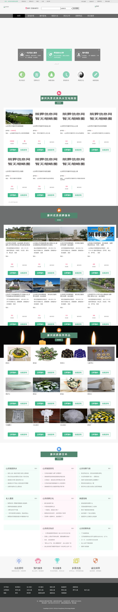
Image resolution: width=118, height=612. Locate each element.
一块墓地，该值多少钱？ (51, 510)
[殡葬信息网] (6, 6)
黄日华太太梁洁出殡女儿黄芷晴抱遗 (91, 486)
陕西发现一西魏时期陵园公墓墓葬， (18, 503)
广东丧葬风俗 (85, 533)
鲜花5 (8, 360)
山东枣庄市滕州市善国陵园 (14, 123)
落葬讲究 (99, 1)
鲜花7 (90, 422)
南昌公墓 (52, 590)
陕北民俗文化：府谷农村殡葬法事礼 (91, 473)
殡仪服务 (90, 16)
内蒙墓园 (63, 593)
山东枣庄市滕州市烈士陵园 (14, 168)
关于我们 (6, 587)
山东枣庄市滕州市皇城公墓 (41, 123)
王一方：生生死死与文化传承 (89, 540)
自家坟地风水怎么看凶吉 (15, 486)
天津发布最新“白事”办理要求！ (53, 473)
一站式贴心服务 (31, 53)
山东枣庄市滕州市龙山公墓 (68, 123)
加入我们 (29, 587)
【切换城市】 (34, 8)
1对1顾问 (40, 587)
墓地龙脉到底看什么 (87, 503)
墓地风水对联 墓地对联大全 (16, 480)
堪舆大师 (52, 587)
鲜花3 (36, 391)
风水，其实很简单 (49, 540)
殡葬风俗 (75, 587)
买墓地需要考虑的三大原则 (89, 506)
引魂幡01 (9, 422)
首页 (19, 16)
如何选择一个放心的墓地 (88, 513)
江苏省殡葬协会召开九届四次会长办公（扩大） (94, 536)
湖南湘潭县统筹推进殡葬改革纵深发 (54, 476)
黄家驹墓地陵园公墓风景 (15, 506)
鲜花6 (63, 391)
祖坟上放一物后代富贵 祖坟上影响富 (18, 473)
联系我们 (17, 587)
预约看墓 (85, 53)
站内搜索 (76, 8)
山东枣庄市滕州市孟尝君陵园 (96, 123)
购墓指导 (63, 587)
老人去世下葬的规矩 (87, 543)
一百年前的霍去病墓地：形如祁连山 (18, 513)
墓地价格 (31, 16)
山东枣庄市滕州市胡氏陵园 (41, 168)
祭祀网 (29, 593)
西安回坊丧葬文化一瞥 (87, 483)
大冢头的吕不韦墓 (13, 510)
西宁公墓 (75, 590)
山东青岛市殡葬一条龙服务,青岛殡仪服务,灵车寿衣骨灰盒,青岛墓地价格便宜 (18, 244)
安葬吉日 (31, 1)
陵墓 (5, 593)
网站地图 (107, 1)
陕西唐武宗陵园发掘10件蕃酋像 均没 (18, 516)
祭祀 (16, 593)
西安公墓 (63, 590)
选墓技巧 (91, 1)
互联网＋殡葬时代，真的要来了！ (54, 516)
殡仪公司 (67, 16)
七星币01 (91, 360)
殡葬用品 (79, 16)
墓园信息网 (41, 593)
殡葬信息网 (64, 603)
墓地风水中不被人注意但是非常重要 (18, 483)
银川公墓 (87, 590)
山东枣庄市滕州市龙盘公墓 (68, 168)
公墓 (43, 1)
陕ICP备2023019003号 (54, 603)
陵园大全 (55, 16)
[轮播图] (55, 63)
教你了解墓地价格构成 (87, 510)
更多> (36, 468)
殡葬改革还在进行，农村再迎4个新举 (55, 513)
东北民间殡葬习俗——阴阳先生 (90, 476)
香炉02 (9, 391)
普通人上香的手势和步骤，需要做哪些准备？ (57, 536)
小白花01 (37, 422)
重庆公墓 (40, 590)
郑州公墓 (17, 590)
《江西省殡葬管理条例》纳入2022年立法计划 (57, 533)
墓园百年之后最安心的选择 (89, 516)
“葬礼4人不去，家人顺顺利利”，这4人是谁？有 (57, 543)
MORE (59, 103)
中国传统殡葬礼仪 (49, 506)
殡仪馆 (48, 1)
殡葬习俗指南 (85, 546)
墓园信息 (52, 593)
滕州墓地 (43, 16)
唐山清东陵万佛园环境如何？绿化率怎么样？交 (58, 546)
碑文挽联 (83, 1)
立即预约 (13, 150)
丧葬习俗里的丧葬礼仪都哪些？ (90, 480)
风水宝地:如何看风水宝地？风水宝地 (18, 476)
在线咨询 (23, 150)
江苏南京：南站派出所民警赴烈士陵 (54, 480)
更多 (15, 252)
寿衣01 (63, 360)
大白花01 (64, 422)
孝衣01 (91, 391)
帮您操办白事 (59, 53)
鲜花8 (36, 360)
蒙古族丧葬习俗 (48, 503)
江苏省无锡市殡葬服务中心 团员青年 (54, 483)
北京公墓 (29, 590)
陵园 (37, 1)
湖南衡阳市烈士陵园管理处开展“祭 (54, 486)
